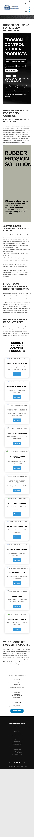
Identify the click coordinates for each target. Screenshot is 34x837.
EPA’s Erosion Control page (10, 662)
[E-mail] (30, 1)
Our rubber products (8, 649)
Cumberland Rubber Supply (13, 766)
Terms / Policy (24, 766)
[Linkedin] (30, 9)
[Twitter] (30, 12)
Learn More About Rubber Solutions (16, 61)
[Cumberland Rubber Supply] (11, 7)
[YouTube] (30, 14)
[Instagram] (30, 7)
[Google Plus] (30, 5)
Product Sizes (10, 66)
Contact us (18, 264)
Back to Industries (11, 70)
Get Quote (21, 66)
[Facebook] (30, 3)
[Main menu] (26, 11)
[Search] (26, 4)
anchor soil (24, 296)
